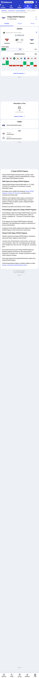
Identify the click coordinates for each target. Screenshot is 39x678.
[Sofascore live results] (7, 2)
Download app (29, 2)
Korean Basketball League (22, 10)
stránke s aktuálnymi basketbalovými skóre (14, 265)
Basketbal (4, 10)
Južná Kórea (11, 10)
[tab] (6, 23)
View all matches (18, 73)
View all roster (18, 116)
